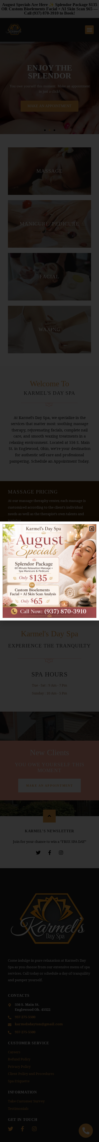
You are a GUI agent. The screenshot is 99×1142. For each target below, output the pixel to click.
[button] (92, 529)
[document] (49, 571)
